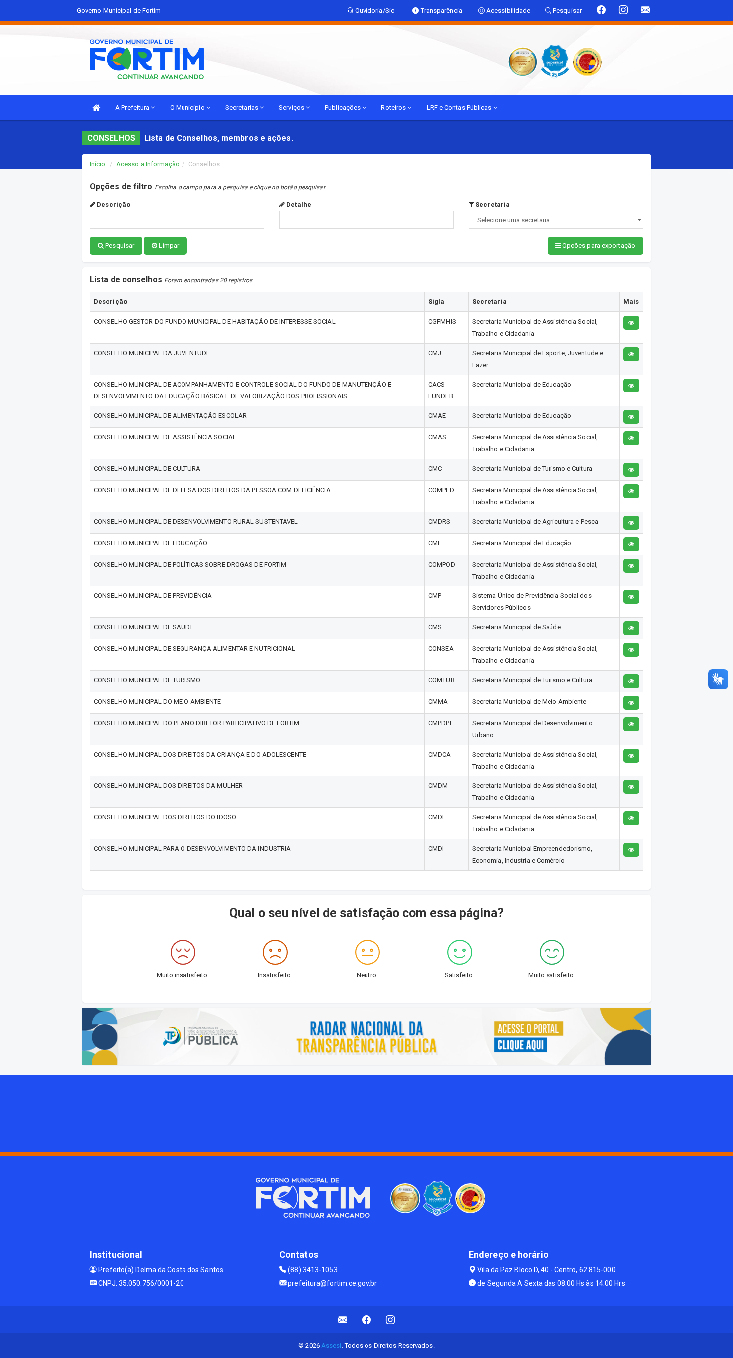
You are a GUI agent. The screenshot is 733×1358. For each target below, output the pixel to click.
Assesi (331, 1345)
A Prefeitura (133, 107)
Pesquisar (119, 245)
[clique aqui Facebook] (366, 1319)
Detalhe (298, 204)
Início (98, 164)
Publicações (343, 107)
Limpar (168, 245)
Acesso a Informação (148, 164)
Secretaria (492, 204)
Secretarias (242, 107)
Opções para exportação (598, 245)
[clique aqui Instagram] (390, 1319)
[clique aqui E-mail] (343, 1319)
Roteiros (394, 107)
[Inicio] (96, 107)
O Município (188, 107)
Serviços (292, 107)
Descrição (112, 204)
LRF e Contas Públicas (460, 107)
